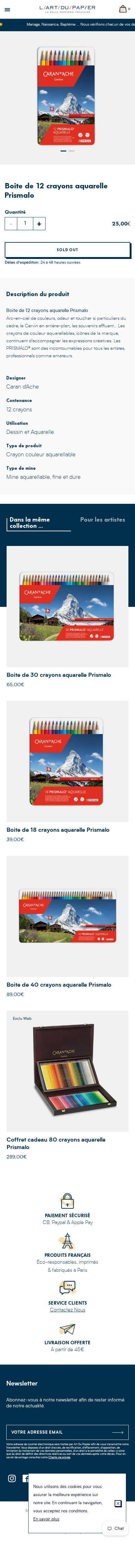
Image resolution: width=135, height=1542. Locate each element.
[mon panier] (123, 9)
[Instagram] (11, 1480)
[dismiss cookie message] (118, 1503)
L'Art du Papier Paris (67, 9)
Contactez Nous (67, 1310)
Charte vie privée (59, 1457)
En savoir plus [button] (46, 1519)
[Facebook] (25, 1480)
